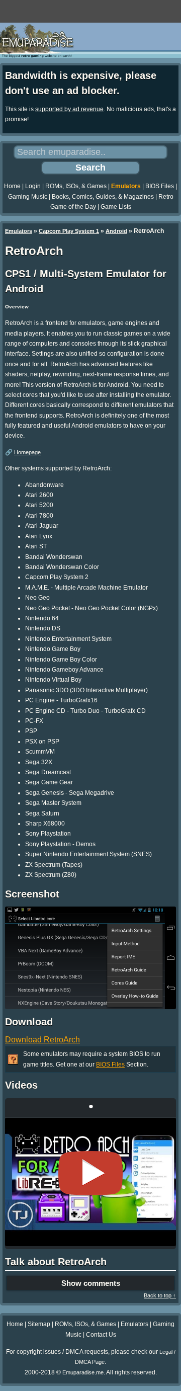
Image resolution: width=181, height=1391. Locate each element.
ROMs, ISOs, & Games (76, 186)
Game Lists (116, 206)
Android (116, 231)
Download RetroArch (42, 1039)
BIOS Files (159, 186)
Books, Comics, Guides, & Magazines (103, 196)
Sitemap (39, 1324)
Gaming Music (27, 196)
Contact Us (101, 1334)
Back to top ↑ (160, 1295)
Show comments (90, 1283)
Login (33, 186)
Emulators (126, 186)
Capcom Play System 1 (69, 231)
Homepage (27, 452)
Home (12, 186)
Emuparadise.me (83, 1372)
